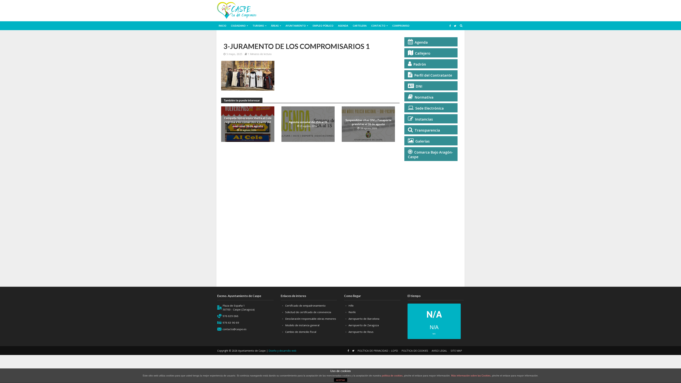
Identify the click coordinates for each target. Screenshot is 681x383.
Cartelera (360, 25)
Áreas (275, 25)
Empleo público (323, 25)
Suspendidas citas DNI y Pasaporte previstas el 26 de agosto (368, 122)
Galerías (422, 141)
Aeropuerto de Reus (360, 332)
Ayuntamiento (296, 25)
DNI (419, 86)
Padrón (419, 64)
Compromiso (400, 25)
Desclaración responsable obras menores (310, 318)
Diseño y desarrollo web (282, 350)
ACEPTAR (340, 380)
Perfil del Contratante (433, 75)
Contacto (378, 25)
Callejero (422, 53)
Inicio (222, 25)
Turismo (258, 25)
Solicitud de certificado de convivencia (308, 312)
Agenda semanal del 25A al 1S (308, 122)
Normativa (424, 97)
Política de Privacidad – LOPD (378, 350)
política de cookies (392, 375)
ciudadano (238, 25)
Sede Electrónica (429, 108)
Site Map (456, 350)
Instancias (424, 119)
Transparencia (427, 130)
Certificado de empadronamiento (305, 305)
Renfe (352, 312)
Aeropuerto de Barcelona (363, 318)
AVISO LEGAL (439, 350)
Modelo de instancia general (302, 325)
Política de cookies (415, 350)
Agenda (343, 25)
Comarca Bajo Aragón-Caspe (430, 154)
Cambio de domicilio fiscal (300, 332)
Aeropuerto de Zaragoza (363, 325)
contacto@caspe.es (235, 329)
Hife (351, 305)
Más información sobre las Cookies (470, 375)
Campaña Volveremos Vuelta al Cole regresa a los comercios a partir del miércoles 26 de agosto (248, 122)
